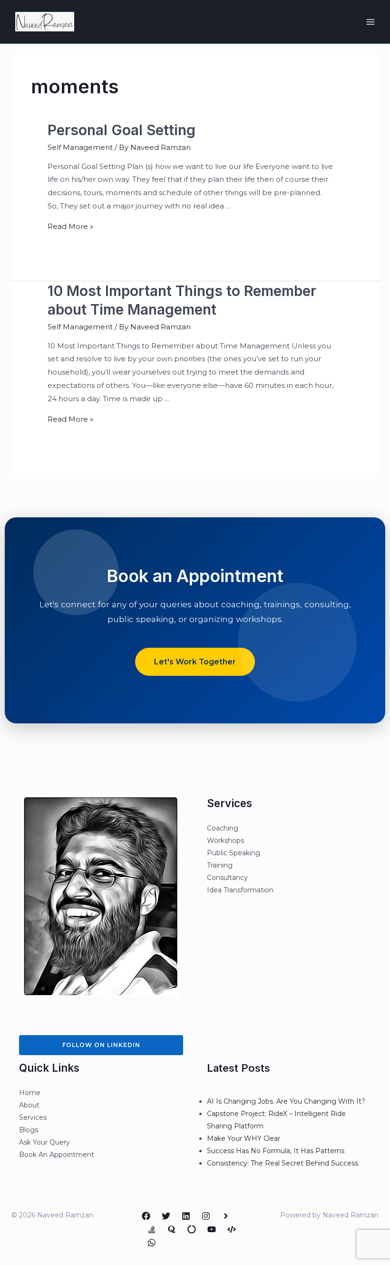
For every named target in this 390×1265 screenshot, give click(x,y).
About (29, 1105)
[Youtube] (211, 1229)
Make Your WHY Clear (243, 1138)
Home (29, 1092)
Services (33, 1117)
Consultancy (227, 877)
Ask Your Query (44, 1142)
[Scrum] (191, 1229)
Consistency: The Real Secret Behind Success (282, 1163)
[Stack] (151, 1229)
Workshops (225, 840)
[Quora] (171, 1229)
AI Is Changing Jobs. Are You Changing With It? (286, 1101)
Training (220, 865)
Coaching (222, 828)
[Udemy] (231, 1229)
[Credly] (226, 1216)
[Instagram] (206, 1216)
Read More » (70, 226)
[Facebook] (146, 1216)
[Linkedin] (186, 1216)
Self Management (80, 147)
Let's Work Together (195, 661)
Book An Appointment (56, 1154)
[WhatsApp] (151, 1242)
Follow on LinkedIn (101, 1044)
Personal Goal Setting (121, 129)
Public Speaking (233, 853)
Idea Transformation (240, 890)
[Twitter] (166, 1216)
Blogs (28, 1130)
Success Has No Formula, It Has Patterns (275, 1150)
